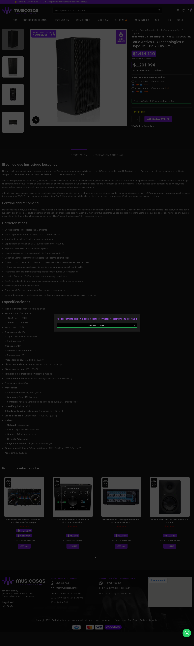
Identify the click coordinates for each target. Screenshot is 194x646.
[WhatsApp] (187, 633)
